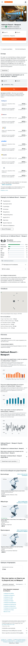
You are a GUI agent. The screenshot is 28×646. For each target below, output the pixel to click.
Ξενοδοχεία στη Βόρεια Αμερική (19, 639)
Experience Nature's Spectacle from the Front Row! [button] (12, 546)
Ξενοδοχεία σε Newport (19, 641)
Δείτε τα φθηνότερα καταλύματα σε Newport (22, 502)
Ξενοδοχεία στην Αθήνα (9, 593)
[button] (2, 2)
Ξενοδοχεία (10, 639)
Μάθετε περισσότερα (7, 184)
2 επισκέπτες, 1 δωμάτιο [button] (9, 35)
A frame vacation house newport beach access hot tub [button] (13, 490)
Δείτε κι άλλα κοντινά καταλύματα (22, 475)
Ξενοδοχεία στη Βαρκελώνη (10, 606)
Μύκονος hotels (7, 611)
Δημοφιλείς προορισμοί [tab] (8, 584)
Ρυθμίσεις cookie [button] (4, 190)
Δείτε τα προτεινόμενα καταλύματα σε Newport (22, 530)
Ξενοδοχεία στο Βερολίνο (9, 595)
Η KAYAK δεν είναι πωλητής (8, 628)
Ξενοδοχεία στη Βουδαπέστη (10, 602)
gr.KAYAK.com (3, 639)
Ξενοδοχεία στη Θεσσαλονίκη (10, 608)
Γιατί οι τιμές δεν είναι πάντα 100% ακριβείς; (12, 633)
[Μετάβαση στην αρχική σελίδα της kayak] (8, 2)
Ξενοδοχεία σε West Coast (8, 641)
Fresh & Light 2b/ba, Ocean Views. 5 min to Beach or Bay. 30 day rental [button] (13, 520)
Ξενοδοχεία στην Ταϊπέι (9, 609)
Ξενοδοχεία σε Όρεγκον (20, 640)
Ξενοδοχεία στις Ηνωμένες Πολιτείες (8, 640)
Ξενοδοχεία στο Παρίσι (8, 600)
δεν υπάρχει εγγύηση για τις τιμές (8, 624)
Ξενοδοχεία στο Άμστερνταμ (10, 604)
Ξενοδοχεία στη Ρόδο (8, 599)
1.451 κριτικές (16, 26)
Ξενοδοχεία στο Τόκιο (8, 597)
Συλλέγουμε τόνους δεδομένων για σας (12, 630)
